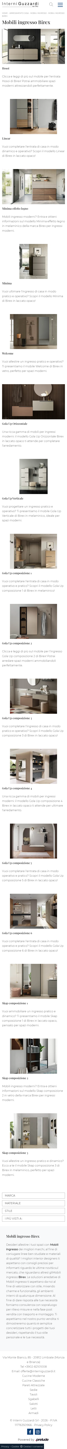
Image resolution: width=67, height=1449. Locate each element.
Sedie (33, 1390)
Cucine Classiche (33, 1380)
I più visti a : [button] (14, 1218)
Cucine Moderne (33, 1376)
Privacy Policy (43, 1425)
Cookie (15, 1446)
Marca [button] (10, 1195)
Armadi (33, 1413)
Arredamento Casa (19, 13)
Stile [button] (8, 1211)
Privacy (5, 1446)
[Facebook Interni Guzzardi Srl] (30, 1432)
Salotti (33, 1403)
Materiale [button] (13, 1203)
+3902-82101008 (36, 1366)
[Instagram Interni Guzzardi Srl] (38, 1432)
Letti (34, 1408)
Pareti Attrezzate (33, 1385)
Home (5, 13)
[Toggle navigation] (60, 4)
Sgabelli (33, 1399)
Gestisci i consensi (33, 1446)
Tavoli (33, 1394)
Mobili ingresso (38, 13)
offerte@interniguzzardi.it (38, 1371)
